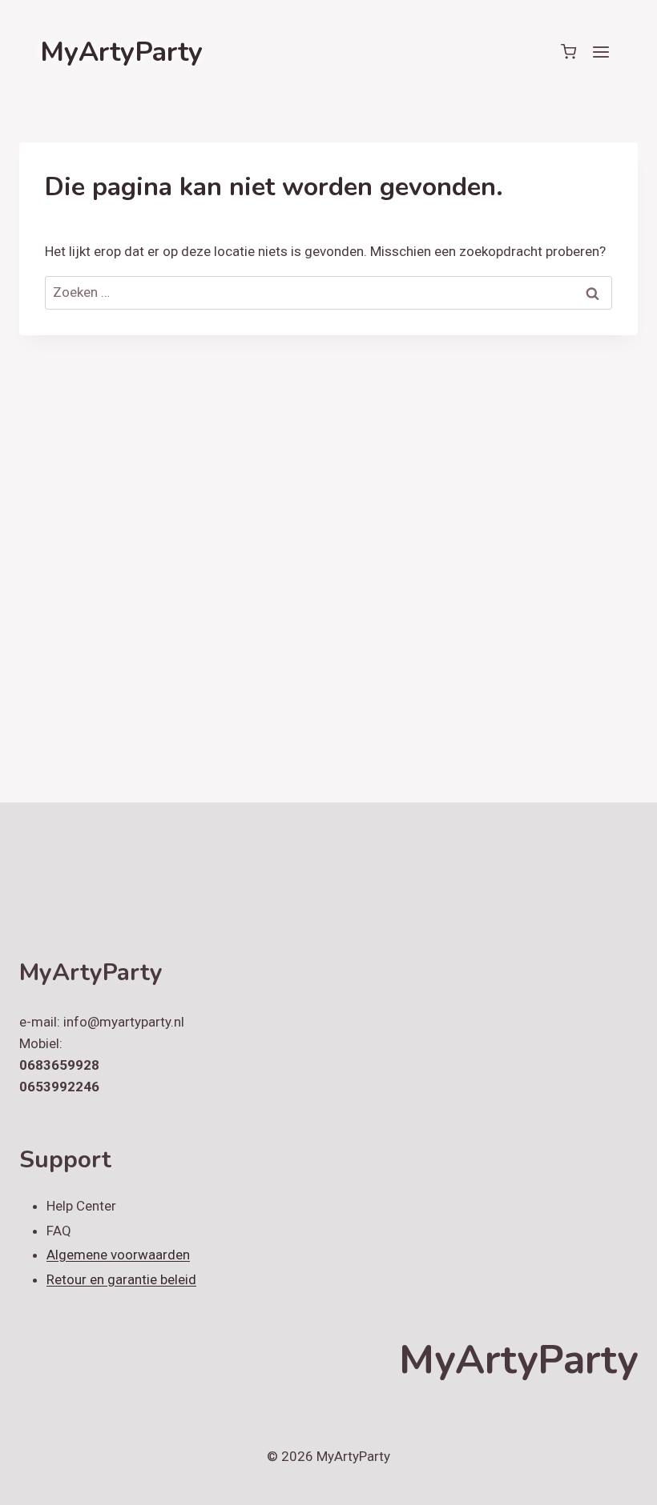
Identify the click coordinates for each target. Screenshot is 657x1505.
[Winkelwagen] (568, 51)
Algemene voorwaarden (118, 1255)
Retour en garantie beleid (121, 1279)
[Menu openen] (600, 52)
